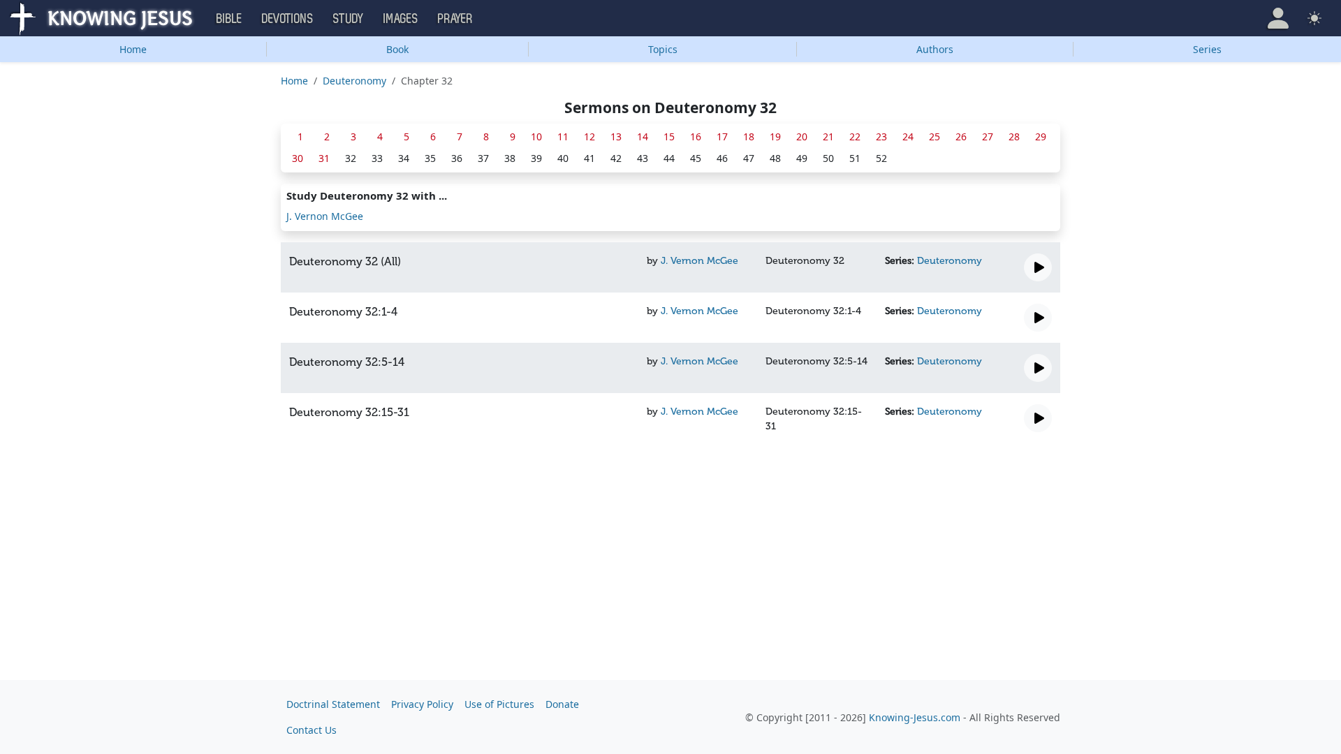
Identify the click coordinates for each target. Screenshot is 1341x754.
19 (775, 136)
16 (695, 136)
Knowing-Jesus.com (914, 717)
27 (987, 136)
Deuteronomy (354, 80)
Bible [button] (229, 19)
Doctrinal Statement (333, 704)
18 (748, 136)
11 (563, 136)
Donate (562, 704)
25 (934, 136)
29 (1040, 136)
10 (536, 136)
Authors (934, 49)
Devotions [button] (288, 19)
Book (397, 49)
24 (908, 136)
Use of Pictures (499, 704)
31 (324, 158)
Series (1207, 49)
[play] (1038, 267)
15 (669, 136)
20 (801, 136)
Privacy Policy (422, 704)
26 (961, 136)
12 (589, 136)
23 (881, 136)
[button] (1278, 18)
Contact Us (311, 730)
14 (642, 136)
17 (722, 136)
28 (1014, 136)
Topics (662, 49)
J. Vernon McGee (324, 216)
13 (616, 136)
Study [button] (348, 19)
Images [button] (400, 19)
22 (854, 136)
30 (297, 158)
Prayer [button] (455, 19)
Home (133, 49)
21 (828, 136)
